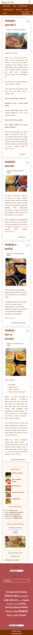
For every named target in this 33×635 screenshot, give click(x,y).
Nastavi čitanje (10, 149)
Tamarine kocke (13, 510)
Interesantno (19, 9)
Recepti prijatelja (23, 6)
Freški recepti (6, 6)
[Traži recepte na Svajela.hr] (12, 560)
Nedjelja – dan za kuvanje (10, 334)
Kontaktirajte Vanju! (16, 633)
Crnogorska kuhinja (8, 9)
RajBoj (23, 30)
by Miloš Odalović (16, 631)
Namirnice (20, 600)
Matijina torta (18, 516)
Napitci (26, 600)
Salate (24, 607)
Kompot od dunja (15, 514)
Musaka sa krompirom (16, 512)
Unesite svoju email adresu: (15, 527)
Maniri (26, 9)
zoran (6, 514)
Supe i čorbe (13, 615)
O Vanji (5, 13)
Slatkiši (23, 611)
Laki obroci (10, 600)
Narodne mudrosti (13, 604)
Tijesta (22, 615)
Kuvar (14, 6)
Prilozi (23, 603)
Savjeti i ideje (21, 323)
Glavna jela (22, 154)
